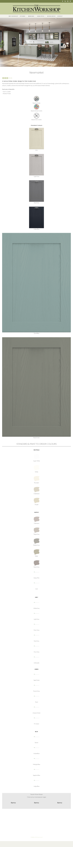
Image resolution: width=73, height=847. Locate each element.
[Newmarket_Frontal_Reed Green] (36, 338)
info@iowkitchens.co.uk (36, 837)
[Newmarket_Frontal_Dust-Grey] (36, 181)
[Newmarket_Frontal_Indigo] (36, 207)
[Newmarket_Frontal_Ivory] (36, 128)
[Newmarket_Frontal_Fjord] (36, 233)
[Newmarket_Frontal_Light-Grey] (36, 154)
